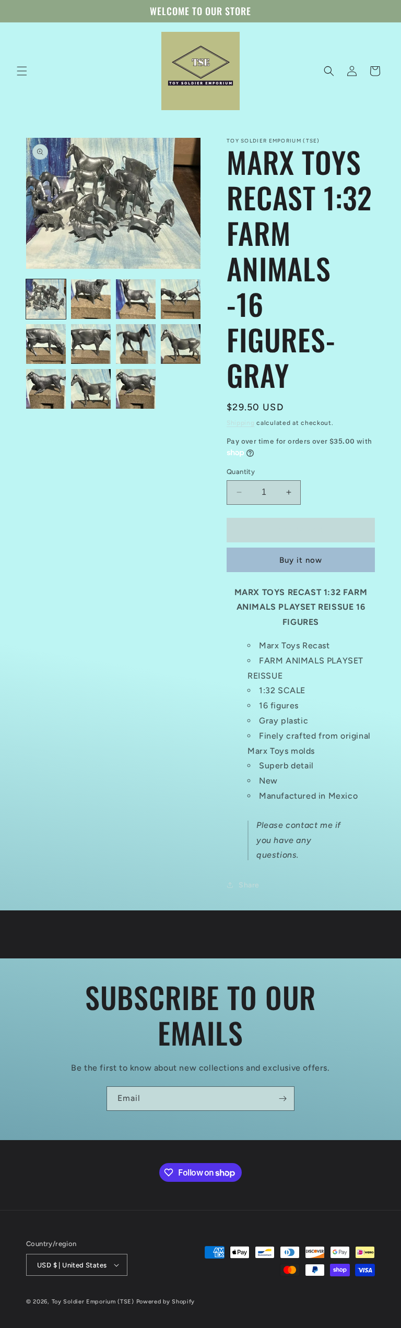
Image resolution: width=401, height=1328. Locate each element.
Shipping (241, 422)
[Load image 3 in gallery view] (136, 299)
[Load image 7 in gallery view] (136, 344)
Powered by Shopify (165, 1301)
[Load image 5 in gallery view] (46, 344)
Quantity (241, 472)
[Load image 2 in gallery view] (91, 299)
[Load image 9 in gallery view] (46, 389)
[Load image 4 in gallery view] (180, 299)
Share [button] (249, 885)
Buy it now (300, 560)
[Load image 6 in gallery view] (91, 344)
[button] (21, 71)
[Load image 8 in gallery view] (180, 344)
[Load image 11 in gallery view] (136, 389)
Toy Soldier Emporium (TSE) (93, 1301)
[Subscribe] (282, 1098)
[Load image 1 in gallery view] (46, 299)
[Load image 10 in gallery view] (91, 389)
